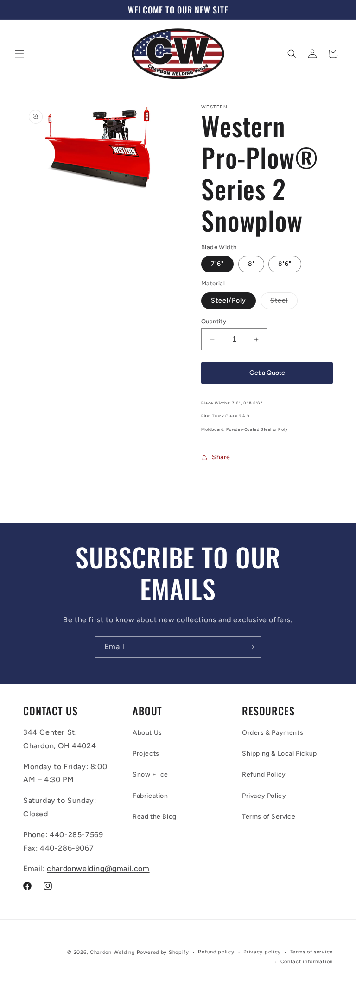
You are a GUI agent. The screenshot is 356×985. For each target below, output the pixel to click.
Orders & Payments (272, 733)
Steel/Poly (228, 300)
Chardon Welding (112, 952)
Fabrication (150, 796)
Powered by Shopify (163, 952)
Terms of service (311, 952)
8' (251, 264)
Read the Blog (155, 817)
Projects (146, 754)
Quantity (213, 321)
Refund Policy (264, 774)
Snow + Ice (150, 774)
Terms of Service (269, 817)
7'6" (217, 264)
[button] (19, 54)
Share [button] (221, 457)
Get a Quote (267, 373)
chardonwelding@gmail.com (98, 868)
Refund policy (216, 952)
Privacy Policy (264, 796)
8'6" (285, 264)
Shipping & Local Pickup (279, 754)
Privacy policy (262, 952)
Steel (284, 302)
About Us (147, 733)
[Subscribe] (251, 647)
